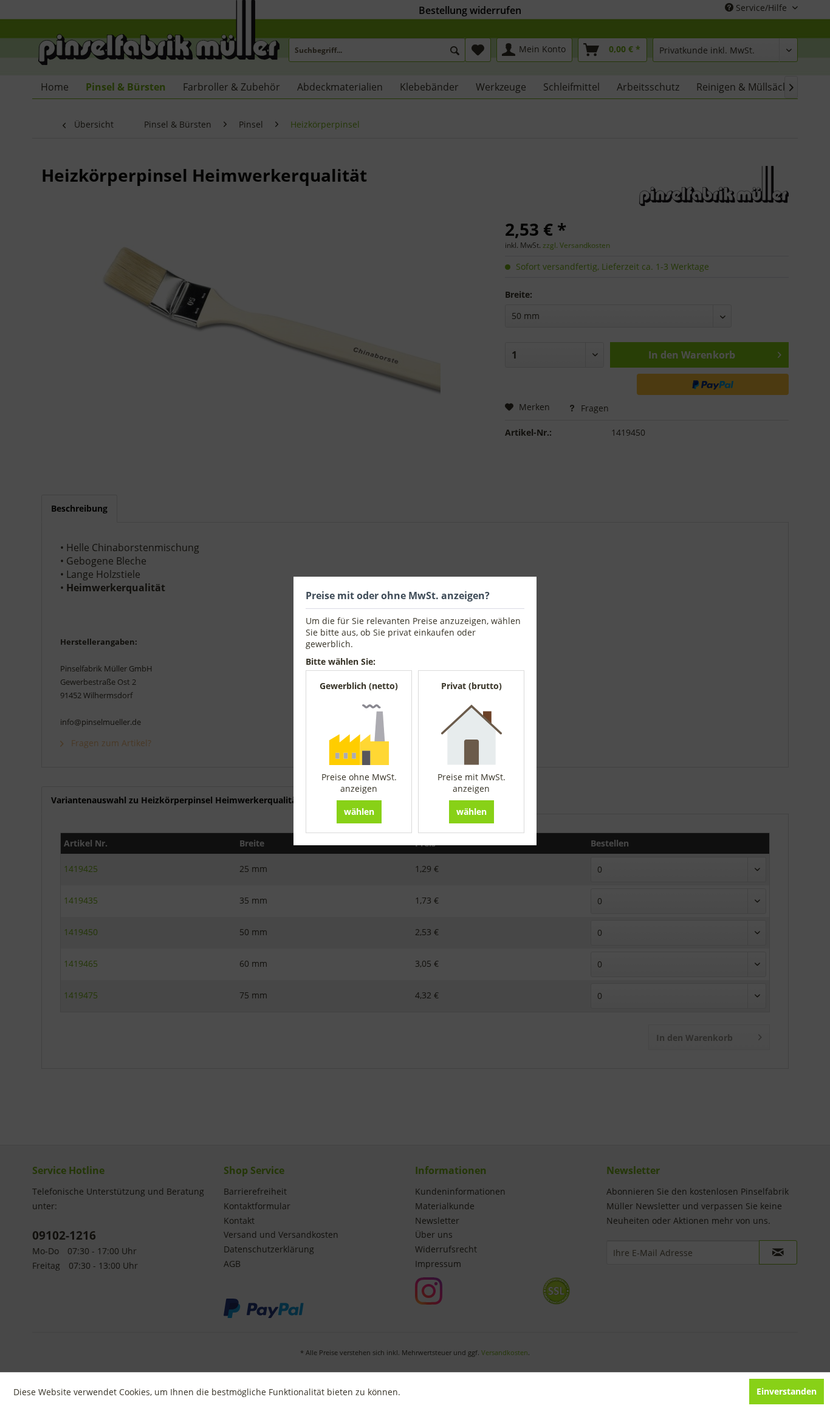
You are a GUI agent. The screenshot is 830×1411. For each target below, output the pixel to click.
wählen (359, 811)
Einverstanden (786, 1391)
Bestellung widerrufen (470, 10)
